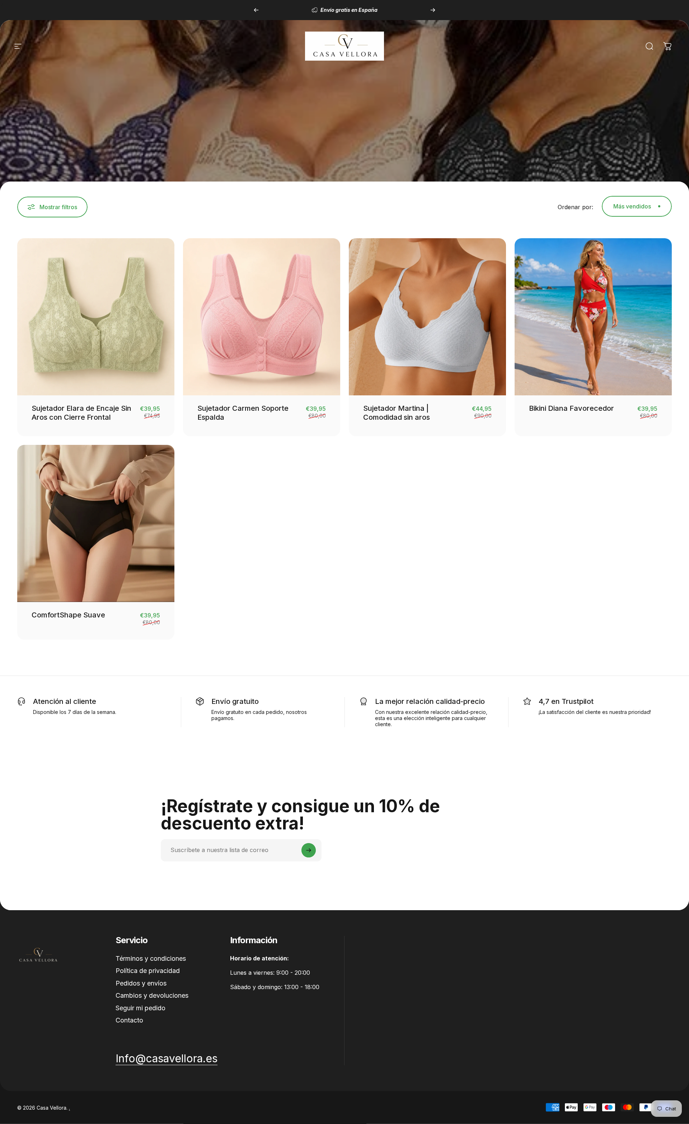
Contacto (129, 1020)
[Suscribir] (308, 850)
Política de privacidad (148, 970)
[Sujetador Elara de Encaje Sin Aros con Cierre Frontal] (95, 316)
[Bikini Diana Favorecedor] (593, 316)
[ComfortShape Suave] (95, 523)
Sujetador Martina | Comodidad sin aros (396, 413)
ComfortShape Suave (68, 615)
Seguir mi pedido (140, 1008)
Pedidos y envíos (141, 983)
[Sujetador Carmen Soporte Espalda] (261, 316)
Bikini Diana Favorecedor (571, 408)
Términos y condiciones (151, 958)
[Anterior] (256, 10)
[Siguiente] (433, 10)
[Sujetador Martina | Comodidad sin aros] (427, 316)
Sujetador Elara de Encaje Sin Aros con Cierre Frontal (81, 413)
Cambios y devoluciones (152, 995)
